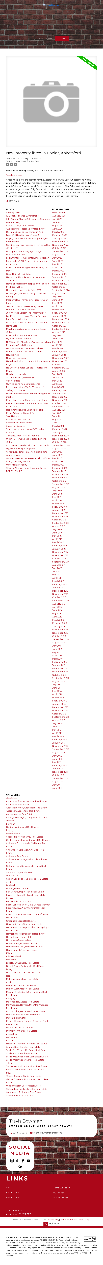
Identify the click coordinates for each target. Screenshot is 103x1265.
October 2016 (59, 597)
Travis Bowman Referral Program (22, 436)
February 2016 (59, 623)
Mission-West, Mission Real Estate (22, 989)
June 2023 (57, 339)
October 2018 (59, 520)
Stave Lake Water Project (19, 419)
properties (11, 1034)
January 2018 (59, 549)
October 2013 (59, 714)
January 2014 (59, 704)
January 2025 (59, 277)
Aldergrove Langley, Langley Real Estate (26, 817)
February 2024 (59, 313)
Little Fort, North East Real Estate (23, 972)
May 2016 (56, 613)
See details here (14, 175)
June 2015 (57, 649)
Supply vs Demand (15, 426)
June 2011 (57, 788)
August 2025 (58, 254)
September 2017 (60, 562)
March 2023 (58, 348)
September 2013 (60, 717)
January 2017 (59, 588)
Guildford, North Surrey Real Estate (24, 924)
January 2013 (59, 743)
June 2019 (57, 494)
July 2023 (57, 335)
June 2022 (57, 377)
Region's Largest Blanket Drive (21, 413)
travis (8, 1073)
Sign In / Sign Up (44, 39)
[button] (44, 39)
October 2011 (58, 775)
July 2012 (57, 756)
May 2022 (57, 381)
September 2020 (61, 445)
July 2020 (57, 452)
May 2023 (57, 342)
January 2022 (59, 393)
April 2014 (57, 694)
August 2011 (58, 781)
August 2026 (58, 216)
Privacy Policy (53, 1220)
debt (8, 882)
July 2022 (57, 374)
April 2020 (57, 461)
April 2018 (57, 539)
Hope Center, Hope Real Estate (22, 943)
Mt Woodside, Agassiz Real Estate (22, 1002)
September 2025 (60, 251)
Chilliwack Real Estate (17, 856)
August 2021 (58, 410)
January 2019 (59, 510)
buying (9, 830)
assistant (10, 820)
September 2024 (60, 290)
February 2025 (59, 274)
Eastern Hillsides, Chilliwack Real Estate (25, 895)
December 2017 (60, 552)
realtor (9, 1040)
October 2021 (59, 403)
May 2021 (57, 419)
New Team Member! (16, 358)
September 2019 (60, 484)
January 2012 (59, 769)
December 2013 (60, 707)
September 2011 (60, 778)
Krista (9, 953)
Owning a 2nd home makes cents (23, 384)
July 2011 (56, 785)
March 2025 (58, 271)
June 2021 (57, 416)
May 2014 (57, 691)
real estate (11, 1037)
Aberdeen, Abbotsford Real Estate (23, 811)
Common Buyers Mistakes (19, 872)
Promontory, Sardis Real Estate (21, 1031)
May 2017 (57, 575)
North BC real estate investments (23, 1014)
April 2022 (57, 384)
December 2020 (60, 436)
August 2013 (58, 720)
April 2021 (57, 423)
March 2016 (58, 620)
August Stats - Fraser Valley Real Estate (26, 229)
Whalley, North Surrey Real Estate (23, 1086)
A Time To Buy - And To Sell (20, 225)
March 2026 (58, 232)
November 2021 (60, 400)
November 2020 (60, 439)
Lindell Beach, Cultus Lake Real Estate (25, 966)
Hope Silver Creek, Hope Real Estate (24, 947)
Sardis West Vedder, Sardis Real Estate (25, 1060)
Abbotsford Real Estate (18, 804)
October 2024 (59, 287)
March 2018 (58, 542)
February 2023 (59, 351)
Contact (62, 39)
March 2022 (58, 387)
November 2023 (60, 322)
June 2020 (57, 455)
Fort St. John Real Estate (18, 901)
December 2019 (60, 474)
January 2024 (59, 316)
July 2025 (57, 258)
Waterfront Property (16, 465)
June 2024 (57, 300)
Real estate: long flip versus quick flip (24, 410)
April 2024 (57, 306)
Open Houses (13, 381)
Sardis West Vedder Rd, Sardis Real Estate (27, 1057)
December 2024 (60, 280)
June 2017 (57, 571)
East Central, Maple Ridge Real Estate (25, 892)
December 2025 (60, 242)
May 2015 (56, 652)
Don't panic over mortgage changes (24, 251)
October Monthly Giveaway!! (20, 377)
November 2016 (60, 594)
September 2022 (60, 368)
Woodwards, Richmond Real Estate (23, 1092)
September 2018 (60, 523)
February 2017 (59, 584)
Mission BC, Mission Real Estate (21, 985)
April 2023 (57, 345)
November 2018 (60, 516)
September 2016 (60, 600)
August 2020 (59, 448)
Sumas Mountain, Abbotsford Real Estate (26, 1066)
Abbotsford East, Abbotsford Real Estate (26, 801)
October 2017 (59, 558)
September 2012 (60, 749)
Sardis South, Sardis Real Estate (22, 1053)
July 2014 (57, 684)
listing (9, 969)
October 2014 (59, 675)
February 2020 (59, 468)
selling (9, 1063)
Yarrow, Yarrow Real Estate (19, 1095)
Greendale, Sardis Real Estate (21, 921)
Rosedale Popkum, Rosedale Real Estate (26, 1044)
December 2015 (60, 629)
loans (8, 976)
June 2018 (57, 533)
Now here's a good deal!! (18, 374)
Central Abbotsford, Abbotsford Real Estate (28, 840)
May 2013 (57, 730)
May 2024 (57, 303)
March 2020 (58, 465)
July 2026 (57, 219)
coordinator (12, 875)
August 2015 (58, 642)
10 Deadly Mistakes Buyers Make (22, 216)
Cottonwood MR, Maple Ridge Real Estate (27, 879)
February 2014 (59, 701)
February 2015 (59, 662)
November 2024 (60, 284)
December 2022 (60, 358)
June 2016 (57, 610)
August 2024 (58, 293)
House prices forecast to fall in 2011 (23, 290)
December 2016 (60, 591)
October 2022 (59, 364)
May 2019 (57, 497)
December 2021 (60, 397)
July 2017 (57, 568)
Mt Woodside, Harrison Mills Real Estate (25, 1011)
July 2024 (57, 296)
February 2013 (59, 739)
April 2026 (57, 229)
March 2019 (58, 503)
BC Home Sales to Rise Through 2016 (24, 232)
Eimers (9, 898)
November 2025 (60, 245)
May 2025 (57, 264)
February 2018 (59, 545)
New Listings (12, 355)
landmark (11, 960)
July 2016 (57, 607)
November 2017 (60, 555)
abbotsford (11, 798)
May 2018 (57, 536)
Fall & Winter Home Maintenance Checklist (27, 258)
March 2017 (58, 581)
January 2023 (59, 355)
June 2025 (57, 261)
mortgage (11, 998)
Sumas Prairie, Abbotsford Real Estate (25, 1069)
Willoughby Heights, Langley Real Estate (26, 1089)
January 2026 (59, 238)
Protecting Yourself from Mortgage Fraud (27, 400)
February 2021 (59, 429)
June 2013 (57, 726)
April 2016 (57, 617)
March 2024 (58, 309)
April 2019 (57, 500)
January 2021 (59, 432)
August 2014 (58, 681)
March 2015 (58, 659)
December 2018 (60, 513)
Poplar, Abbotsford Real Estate (27, 161)
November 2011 (60, 772)
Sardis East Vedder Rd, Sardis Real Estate (26, 1050)
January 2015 (58, 665)
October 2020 (59, 442)
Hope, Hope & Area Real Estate (21, 950)
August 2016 (58, 604)
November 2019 (60, 477)
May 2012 (57, 762)
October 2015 (59, 636)
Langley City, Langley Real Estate (22, 963)
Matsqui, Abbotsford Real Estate (22, 979)
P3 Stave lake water (16, 1018)
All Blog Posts (13, 212)
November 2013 (60, 710)
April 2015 (57, 655)
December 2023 (60, 319)
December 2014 (60, 668)
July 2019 (57, 491)
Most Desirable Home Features (21, 335)
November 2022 (60, 361)
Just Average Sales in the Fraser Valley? (26, 313)
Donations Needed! (15, 254)
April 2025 (57, 267)
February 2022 (59, 390)
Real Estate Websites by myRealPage (75, 1220)
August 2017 (58, 565)
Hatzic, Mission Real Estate (19, 937)
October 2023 (59, 326)
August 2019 (58, 487)
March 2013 (58, 736)
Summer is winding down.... (19, 423)
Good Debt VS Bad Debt (18, 274)
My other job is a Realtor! (18, 339)
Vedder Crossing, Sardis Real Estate (23, 1076)
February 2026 (59, 235)
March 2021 (58, 426)
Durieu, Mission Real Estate (19, 888)
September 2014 (60, 678)
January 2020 (59, 471)
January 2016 (58, 626)
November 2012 (60, 746)
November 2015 (60, 633)
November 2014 (60, 672)
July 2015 (57, 646)
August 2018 (58, 526)
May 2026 (57, 225)
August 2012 (58, 752)
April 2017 (57, 578)
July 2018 (57, 529)
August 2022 (58, 371)
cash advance (13, 833)
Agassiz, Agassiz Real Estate (19, 814)
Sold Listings (12, 416)
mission (9, 982)
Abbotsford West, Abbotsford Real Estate (26, 808)
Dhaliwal (10, 885)
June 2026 (57, 222)
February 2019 (59, 507)
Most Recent (58, 212)
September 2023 (60, 329)
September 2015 (60, 639)
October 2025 (59, 248)
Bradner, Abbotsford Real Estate (22, 827)
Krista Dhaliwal (13, 956)
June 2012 (57, 759)
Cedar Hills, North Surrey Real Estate (24, 837)
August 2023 (58, 332)
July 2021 (57, 413)
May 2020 (57, 458)
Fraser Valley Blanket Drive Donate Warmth (28, 905)
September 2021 (60, 406)
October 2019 (59, 481)
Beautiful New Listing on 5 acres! (22, 235)
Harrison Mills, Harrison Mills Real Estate (26, 934)
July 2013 (57, 723)
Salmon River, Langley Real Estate (23, 1047)
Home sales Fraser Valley (18, 940)
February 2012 (59, 765)
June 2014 (57, 688)
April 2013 (57, 733)
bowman (10, 824)
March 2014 (58, 697)
